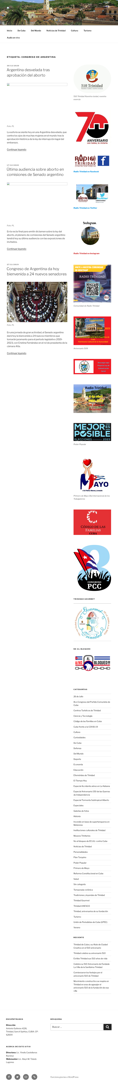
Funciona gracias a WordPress (64, 1077)
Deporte (77, 759)
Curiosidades (79, 737)
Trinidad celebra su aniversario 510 (90, 953)
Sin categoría (80, 884)
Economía (78, 764)
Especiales (78, 805)
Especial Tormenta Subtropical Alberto (91, 800)
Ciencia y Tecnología (83, 716)
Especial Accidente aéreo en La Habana (92, 786)
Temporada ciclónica (83, 890)
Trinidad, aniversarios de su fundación (91, 911)
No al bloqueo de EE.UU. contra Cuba (90, 841)
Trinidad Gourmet (82, 900)
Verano (77, 927)
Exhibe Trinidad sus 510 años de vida (90, 958)
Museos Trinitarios (82, 836)
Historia (77, 816)
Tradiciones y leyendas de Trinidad (89, 895)
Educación (78, 770)
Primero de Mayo (81, 868)
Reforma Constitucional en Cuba (88, 873)
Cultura (74, 30)
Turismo (87, 30)
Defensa (77, 748)
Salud (76, 879)
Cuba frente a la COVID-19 (86, 727)
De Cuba (21, 30)
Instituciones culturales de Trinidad (89, 830)
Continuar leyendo (16, 149)
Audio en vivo (13, 37)
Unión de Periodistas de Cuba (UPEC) (90, 922)
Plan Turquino (80, 857)
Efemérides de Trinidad (84, 775)
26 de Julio (78, 696)
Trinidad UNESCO (82, 906)
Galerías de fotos (81, 811)
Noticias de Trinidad (55, 30)
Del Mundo (36, 30)
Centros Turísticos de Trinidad (87, 710)
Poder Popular (80, 863)
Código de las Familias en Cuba (88, 721)
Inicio (9, 30)
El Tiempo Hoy (80, 780)
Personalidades (81, 852)
